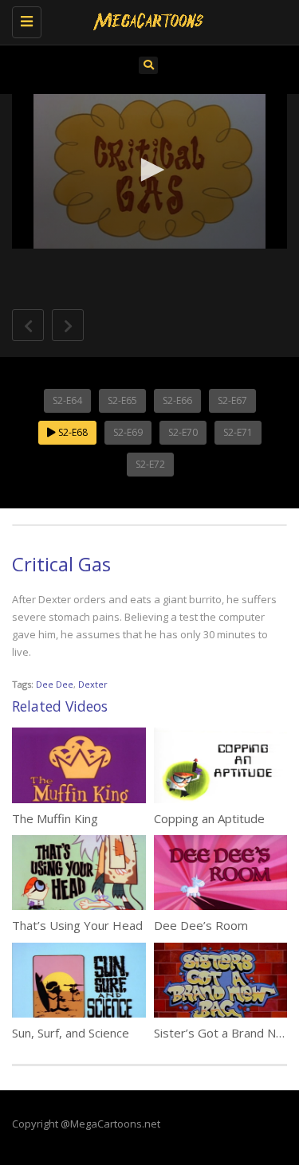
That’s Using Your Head (77, 925)
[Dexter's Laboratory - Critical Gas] (145, 20)
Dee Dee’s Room (201, 925)
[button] (149, 169)
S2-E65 (122, 400)
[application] (149, 171)
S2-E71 (238, 432)
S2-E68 (72, 432)
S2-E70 (183, 432)
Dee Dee (54, 684)
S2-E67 (232, 400)
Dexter (93, 684)
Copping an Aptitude (209, 818)
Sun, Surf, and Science (70, 1033)
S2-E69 (128, 432)
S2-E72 (150, 464)
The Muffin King (55, 818)
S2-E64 (67, 400)
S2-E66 (177, 400)
